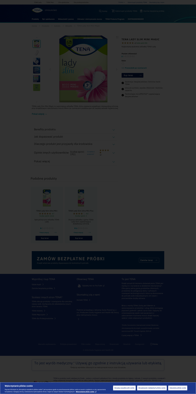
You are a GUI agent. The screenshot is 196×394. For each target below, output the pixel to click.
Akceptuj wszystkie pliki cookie (124, 388)
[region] (98, 388)
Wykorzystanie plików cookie (85, 392)
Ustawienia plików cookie (177, 388)
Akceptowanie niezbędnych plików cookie (151, 388)
